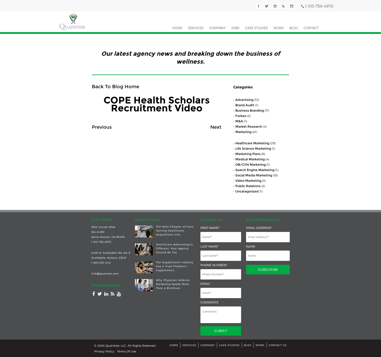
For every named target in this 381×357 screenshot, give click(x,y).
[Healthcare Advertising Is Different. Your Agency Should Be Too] (144, 249)
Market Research (248, 126)
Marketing (243, 132)
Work (278, 28)
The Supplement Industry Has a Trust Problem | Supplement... (174, 266)
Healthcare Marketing (252, 143)
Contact (311, 28)
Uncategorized (247, 191)
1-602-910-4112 (101, 262)
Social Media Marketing (253, 175)
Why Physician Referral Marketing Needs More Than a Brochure (173, 284)
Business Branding (249, 110)
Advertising (244, 100)
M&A (239, 121)
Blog (293, 28)
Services (196, 28)
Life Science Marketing (253, 148)
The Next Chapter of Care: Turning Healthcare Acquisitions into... (175, 230)
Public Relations (248, 186)
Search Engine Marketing (254, 170)
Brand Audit (244, 105)
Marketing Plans (248, 154)
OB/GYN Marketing (250, 165)
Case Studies (256, 28)
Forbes (240, 116)
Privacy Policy (104, 351)
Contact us (278, 345)
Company (217, 28)
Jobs (235, 28)
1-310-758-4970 (319, 6)
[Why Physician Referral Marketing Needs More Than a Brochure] (144, 285)
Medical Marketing (250, 159)
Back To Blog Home (115, 86)
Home (177, 28)
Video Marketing (248, 181)
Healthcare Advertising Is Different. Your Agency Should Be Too (174, 248)
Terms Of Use (126, 351)
